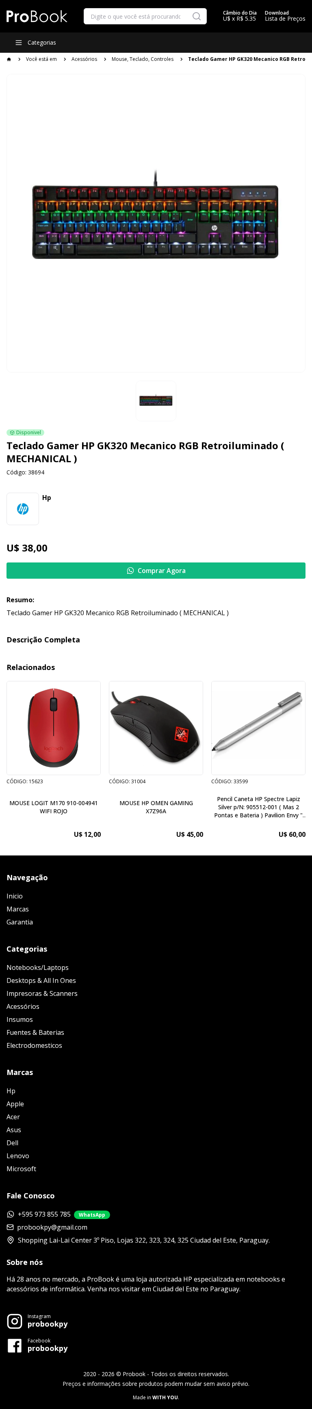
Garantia (19, 922)
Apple (15, 1103)
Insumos (19, 1019)
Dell (12, 1142)
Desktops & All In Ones (41, 980)
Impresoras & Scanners (42, 993)
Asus (13, 1129)
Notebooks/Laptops (37, 967)
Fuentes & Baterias (35, 1032)
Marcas (17, 909)
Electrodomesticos (34, 1045)
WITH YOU (165, 1397)
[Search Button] (196, 16)
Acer (13, 1116)
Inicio (14, 896)
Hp (10, 1090)
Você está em (41, 59)
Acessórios (84, 59)
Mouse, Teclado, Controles (142, 59)
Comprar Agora (162, 570)
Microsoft (21, 1168)
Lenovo (17, 1155)
